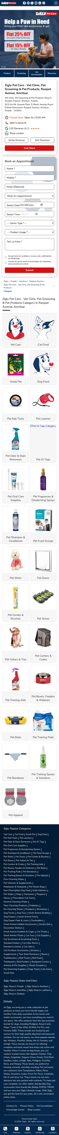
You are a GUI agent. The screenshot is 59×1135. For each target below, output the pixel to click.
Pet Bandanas (30, 871)
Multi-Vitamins (40, 890)
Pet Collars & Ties (24, 860)
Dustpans (30, 909)
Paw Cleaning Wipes (14, 879)
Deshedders (37, 920)
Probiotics (34, 905)
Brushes (35, 950)
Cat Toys (30, 935)
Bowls (44, 954)
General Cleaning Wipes (16, 901)
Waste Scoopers (37, 965)
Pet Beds (41, 867)
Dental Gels (45, 924)
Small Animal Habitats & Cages (19, 931)
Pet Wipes (9, 894)
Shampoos (42, 909)
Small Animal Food (27, 916)
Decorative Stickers (13, 927)
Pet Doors (20, 856)
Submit (30, 270)
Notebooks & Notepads (15, 886)
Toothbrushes (10, 957)
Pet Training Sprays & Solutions (19, 875)
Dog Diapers (10, 916)
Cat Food (19, 834)
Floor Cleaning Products (15, 905)
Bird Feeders (23, 961)
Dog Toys (21, 912)
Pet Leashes (26, 837)
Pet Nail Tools (10, 837)
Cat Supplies (43, 935)
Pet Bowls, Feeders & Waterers (19, 867)
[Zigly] (8, 3)
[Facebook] (24, 3)
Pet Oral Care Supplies (15, 845)
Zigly (14, 986)
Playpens (40, 894)
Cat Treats (42, 931)
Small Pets (9, 972)
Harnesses (29, 894)
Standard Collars (12, 942)
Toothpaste (9, 961)
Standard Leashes (12, 946)
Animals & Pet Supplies (15, 965)
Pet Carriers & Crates (14, 864)
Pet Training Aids (35, 864)
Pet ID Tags (38, 841)
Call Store (29, 148)
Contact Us (11, 1105)
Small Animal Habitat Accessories (20, 924)
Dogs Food (33, 969)
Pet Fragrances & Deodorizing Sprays (22, 849)
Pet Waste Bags (37, 886)
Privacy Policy (26, 1105)
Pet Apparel (42, 875)
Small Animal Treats (13, 935)
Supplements (10, 954)
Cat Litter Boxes (30, 942)
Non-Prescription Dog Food (17, 890)
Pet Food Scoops (41, 852)
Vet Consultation (44, 1105)
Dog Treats (9, 912)
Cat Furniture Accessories (16, 950)
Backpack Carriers (40, 961)
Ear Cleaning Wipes (13, 909)
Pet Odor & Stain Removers (17, 841)
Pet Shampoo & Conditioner (17, 852)
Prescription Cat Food (23, 897)
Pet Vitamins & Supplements (18, 882)
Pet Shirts (8, 856)
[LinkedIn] (40, 3)
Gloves (7, 897)
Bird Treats (24, 957)
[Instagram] (28, 3)
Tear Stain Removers (29, 954)
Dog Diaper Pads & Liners (16, 920)
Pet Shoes (9, 860)
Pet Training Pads (12, 871)
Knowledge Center (15, 1109)
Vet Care (8, 834)
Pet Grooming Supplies (15, 969)
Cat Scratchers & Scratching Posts (20, 939)
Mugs (18, 894)
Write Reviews (16, 140)
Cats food (46, 969)
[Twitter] (32, 3)
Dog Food (42, 834)
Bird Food (37, 957)
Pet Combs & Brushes (38, 856)
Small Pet (30, 834)
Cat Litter (28, 946)
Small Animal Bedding (39, 912)
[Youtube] (36, 3)
